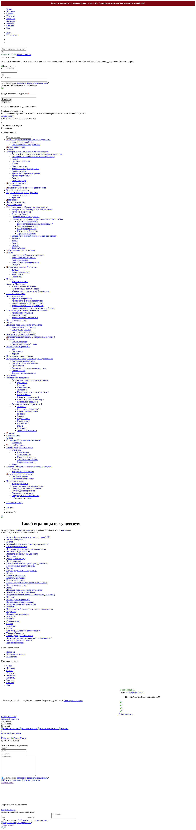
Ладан (9, 587)
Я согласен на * (26, 778)
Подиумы (10, 607)
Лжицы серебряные (26, 229)
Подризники (23, 418)
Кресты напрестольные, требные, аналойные (26, 583)
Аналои (9, 542)
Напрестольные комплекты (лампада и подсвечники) (30, 595)
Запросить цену (24, 822)
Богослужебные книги (16, 546)
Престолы (10, 616)
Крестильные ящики (15, 578)
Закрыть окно (7, 116)
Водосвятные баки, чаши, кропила (22, 554)
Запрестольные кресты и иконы (20, 566)
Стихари (21, 428)
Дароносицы (12, 556)
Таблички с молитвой (27, 459)
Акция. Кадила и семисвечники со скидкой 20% (28, 537)
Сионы (9, 623)
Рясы (20, 426)
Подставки (11, 611)
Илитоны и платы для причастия (33, 392)
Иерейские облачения (27, 411)
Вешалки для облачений (29, 409)
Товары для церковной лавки (19, 635)
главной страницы (24, 530)
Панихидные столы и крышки (20, 602)
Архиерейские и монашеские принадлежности (27, 544)
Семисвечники (13, 621)
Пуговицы (23, 423)
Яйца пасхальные (26, 462)
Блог (8, 28)
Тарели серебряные (26, 233)
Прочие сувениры (26, 457)
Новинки (10, 652)
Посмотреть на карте (73, 700)
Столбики (10, 626)
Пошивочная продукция (17, 614)
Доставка (10, 11)
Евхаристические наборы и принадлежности (26, 563)
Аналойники (23, 387)
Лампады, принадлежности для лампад (24, 590)
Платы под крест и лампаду (30, 399)
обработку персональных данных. (32, 83)
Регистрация (12, 35)
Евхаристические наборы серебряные (35, 224)
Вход (8, 33)
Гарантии (10, 16)
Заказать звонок (24, 54)
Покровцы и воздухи (27, 402)
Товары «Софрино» (15, 633)
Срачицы (22, 385)
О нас (9, 9)
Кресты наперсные (15, 580)
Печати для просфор (15, 539)
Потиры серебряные (27, 231)
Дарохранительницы (15, 558)
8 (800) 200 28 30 (8, 54)
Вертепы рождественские (18, 551)
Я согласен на (26, 83)
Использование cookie (107, 714)
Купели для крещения (16, 585)
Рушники (22, 382)
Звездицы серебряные (27, 226)
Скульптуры (24, 455)
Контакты (10, 21)
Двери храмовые (14, 561)
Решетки (10, 619)
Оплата (9, 14)
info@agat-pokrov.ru (134, 692)
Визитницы (23, 452)
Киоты (9, 573)
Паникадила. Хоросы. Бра (18, 599)
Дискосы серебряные (27, 221)
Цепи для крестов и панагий (19, 640)
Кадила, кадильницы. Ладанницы (21, 570)
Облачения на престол (28, 397)
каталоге (66, 530)
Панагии (10, 597)
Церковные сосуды (15, 643)
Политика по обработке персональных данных (71, 714)
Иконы (9, 568)
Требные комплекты (27, 430)
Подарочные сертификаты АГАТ (21, 604)
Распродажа (11, 657)
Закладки (22, 390)
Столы (9, 628)
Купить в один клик (30, 780)
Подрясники (23, 421)
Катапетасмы (24, 394)
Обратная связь (126, 714)
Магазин (10, 23)
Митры (21, 414)
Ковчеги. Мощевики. (15, 575)
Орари (20, 416)
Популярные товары (15, 654)
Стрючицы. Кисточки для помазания (23, 631)
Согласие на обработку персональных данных (24, 714)
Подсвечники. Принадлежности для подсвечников (29, 609)
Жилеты (21, 406)
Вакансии (10, 18)
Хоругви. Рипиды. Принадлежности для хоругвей (29, 638)
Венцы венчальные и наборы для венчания (26, 549)
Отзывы (10, 26)
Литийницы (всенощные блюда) (21, 592)
